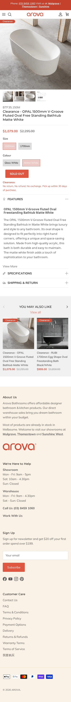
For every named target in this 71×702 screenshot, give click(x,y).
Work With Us (13, 515)
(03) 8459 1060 (27, 3)
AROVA (16, 689)
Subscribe (13, 567)
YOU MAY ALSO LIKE (35, 306)
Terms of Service (14, 649)
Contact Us (10, 600)
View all (35, 312)
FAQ (6, 606)
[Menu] (4, 14)
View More (10, 266)
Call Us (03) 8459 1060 (19, 508)
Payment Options (14, 624)
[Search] (11, 14)
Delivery (8, 630)
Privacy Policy (12, 618)
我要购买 (8, 655)
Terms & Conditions (15, 612)
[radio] (9, 146)
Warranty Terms (13, 643)
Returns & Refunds (15, 637)
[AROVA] (35, 14)
